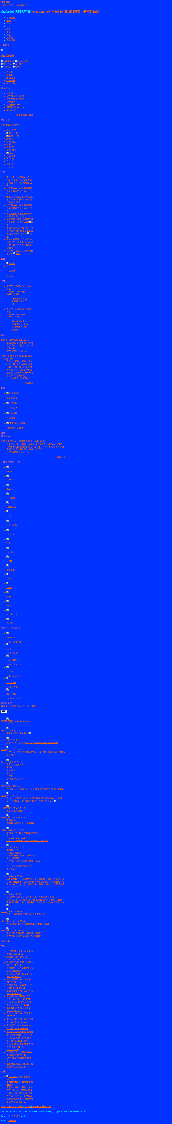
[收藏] (68, 11)
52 (13, 147)
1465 (14, 130)
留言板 (9, 37)
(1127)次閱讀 (12, 378)
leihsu (8, 649)
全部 (10, 703)
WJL (8, 543)
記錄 (8, 23)
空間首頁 (10, 18)
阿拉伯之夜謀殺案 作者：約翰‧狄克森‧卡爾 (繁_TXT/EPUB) (19, 1047)
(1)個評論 (22, 351)
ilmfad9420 (11, 507)
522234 (9, 671)
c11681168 (5, 818)
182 (16, 133)
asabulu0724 (11, 637)
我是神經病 (11, 525)
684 (13, 144)
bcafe (3, 749)
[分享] (86, 11)
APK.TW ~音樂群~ (15, 428)
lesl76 (3, 740)
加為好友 (10, 75)
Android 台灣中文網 (10, 5)
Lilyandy (10, 534)
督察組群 (10, 418)
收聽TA (10, 72)
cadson (9, 471)
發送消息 (10, 83)
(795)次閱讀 (11, 351)
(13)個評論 (24, 378)
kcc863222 (11, 682)
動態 (8, 20)
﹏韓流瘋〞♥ (12, 408)
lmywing (10, 552)
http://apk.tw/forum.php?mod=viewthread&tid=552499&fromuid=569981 (27, 839)
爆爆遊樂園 (11, 398)
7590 (17, 136)
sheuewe (10, 489)
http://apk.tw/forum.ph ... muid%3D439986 (17, 292)
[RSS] (96, 11)
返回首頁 (24, 5)
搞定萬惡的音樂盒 (9, 340)
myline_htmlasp (8, 721)
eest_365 (10, 605)
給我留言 (10, 78)
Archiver (27, 1106)
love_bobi (10, 570)
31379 (14, 150)
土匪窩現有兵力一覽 (10, 462)
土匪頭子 (5, 45)
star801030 (11, 694)
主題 (8, 32)
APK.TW (16, 1116)
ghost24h (5, 921)
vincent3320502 (13, 660)
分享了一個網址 (14, 286)
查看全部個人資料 (24, 115)
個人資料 (10, 40)
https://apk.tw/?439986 (47, 11)
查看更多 (29, 383)
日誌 (8, 26)
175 (13, 155)
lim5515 (9, 480)
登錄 (8, 2)
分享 (8, 35)
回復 (18, 202)
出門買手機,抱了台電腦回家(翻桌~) (17, 441)
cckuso (9, 579)
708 (13, 139)
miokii (9, 587)
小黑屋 (13, 1106)
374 (13, 158)
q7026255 (5, 830)
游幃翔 (9, 623)
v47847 (9, 561)
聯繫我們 (5, 1106)
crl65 (8, 596)
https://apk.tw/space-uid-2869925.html (42, 742)
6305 (14, 141)
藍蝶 (8, 516)
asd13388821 (6, 808)
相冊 (8, 29)
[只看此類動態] (7, 1076)
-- (15, 153)
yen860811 (11, 498)
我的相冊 (10, 271)
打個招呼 (10, 80)
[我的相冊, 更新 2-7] (11, 266)
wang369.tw (11, 614)
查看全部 (5, 941)
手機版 (20, 1106)
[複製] (77, 11)
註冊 (3, 2)
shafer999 (8, 55)
